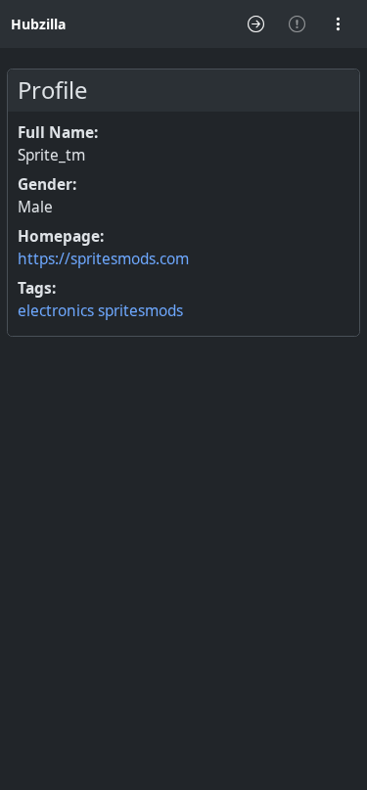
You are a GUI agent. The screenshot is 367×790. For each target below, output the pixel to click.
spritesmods (140, 311)
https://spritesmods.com (103, 259)
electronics (56, 311)
